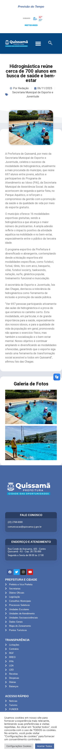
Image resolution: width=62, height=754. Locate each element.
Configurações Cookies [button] (18, 746)
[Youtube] (30, 572)
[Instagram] (23, 572)
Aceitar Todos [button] (44, 746)
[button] (38, 43)
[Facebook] (10, 572)
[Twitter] (16, 572)
